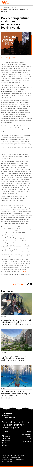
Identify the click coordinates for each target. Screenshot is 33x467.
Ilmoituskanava (7, 461)
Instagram (8, 441)
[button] (30, 3)
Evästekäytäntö (19, 459)
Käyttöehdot (22, 455)
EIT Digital (22, 271)
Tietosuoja (5, 457)
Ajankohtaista (26, 434)
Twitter (27, 284)
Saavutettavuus (7, 459)
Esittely (29, 436)
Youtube (7, 438)
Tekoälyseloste (15, 457)
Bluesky (7, 445)
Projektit (28, 439)
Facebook (25, 284)
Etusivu (28, 431)
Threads (7, 443)
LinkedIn (30, 284)
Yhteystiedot (27, 441)
